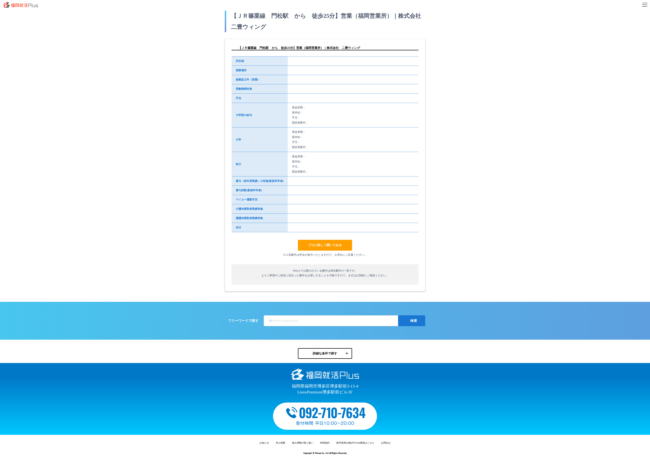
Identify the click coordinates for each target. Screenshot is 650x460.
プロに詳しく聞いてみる (325, 245)
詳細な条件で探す (325, 353)
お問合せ (386, 443)
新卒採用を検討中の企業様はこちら (355, 443)
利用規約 (325, 443)
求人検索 (280, 443)
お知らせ (264, 443)
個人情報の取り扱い (302, 443)
